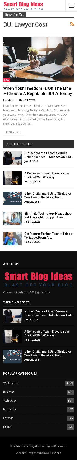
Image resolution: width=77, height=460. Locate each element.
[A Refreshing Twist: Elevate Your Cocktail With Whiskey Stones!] (12, 178)
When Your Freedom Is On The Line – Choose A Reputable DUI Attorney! (38, 91)
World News (10, 383)
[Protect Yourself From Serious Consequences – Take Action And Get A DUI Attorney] (12, 158)
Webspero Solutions (48, 452)
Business (8, 392)
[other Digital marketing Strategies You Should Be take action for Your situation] (12, 198)
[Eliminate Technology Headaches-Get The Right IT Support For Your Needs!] (12, 218)
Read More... (13, 132)
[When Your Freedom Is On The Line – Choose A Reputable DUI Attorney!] (38, 59)
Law (6, 79)
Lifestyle (8, 418)
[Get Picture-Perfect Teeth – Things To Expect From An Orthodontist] (12, 238)
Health (7, 427)
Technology (9, 401)
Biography (9, 409)
